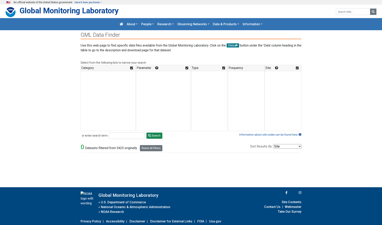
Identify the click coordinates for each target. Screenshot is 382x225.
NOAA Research (112, 212)
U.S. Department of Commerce (123, 202)
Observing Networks (192, 24)
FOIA (200, 221)
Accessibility (115, 221)
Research (164, 24)
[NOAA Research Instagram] (294, 192)
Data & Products (225, 24)
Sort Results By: (261, 146)
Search (156, 135)
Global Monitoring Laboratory (69, 10)
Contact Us (272, 207)
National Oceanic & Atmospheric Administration (135, 207)
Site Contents (291, 202)
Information (251, 24)
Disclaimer (137, 221)
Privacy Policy (91, 221)
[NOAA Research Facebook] (281, 192)
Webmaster (293, 207)
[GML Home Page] (121, 24)
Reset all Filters (151, 148)
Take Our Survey (289, 211)
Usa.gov (215, 221)
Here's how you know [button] (87, 2)
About (131, 24)
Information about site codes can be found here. (269, 134)
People (146, 24)
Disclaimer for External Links (171, 221)
